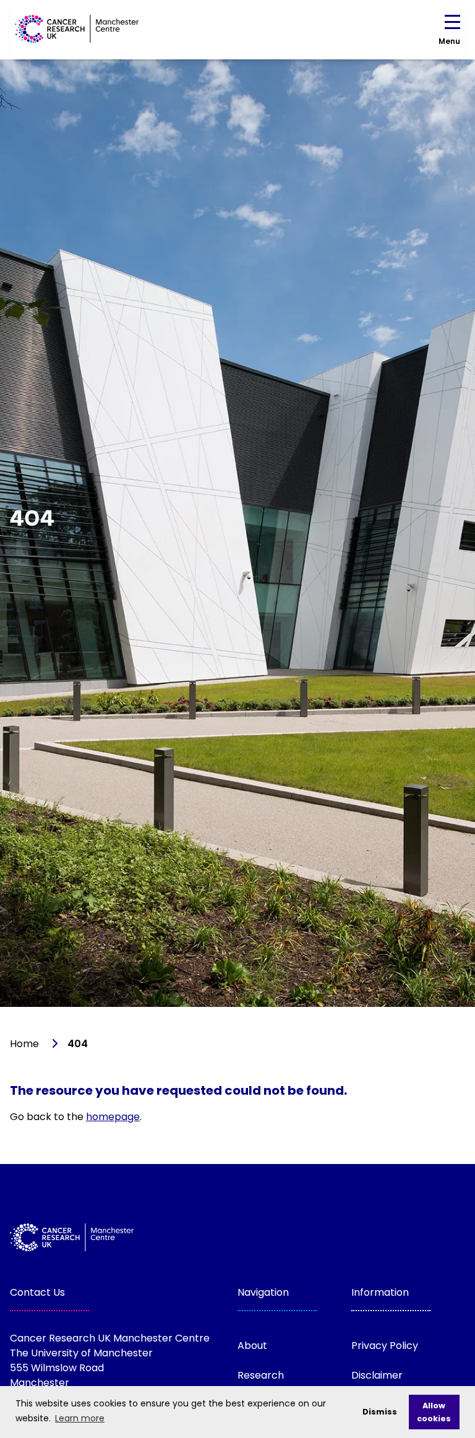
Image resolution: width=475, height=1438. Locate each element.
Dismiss (379, 1411)
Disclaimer (377, 1375)
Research (261, 1375)
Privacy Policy (384, 1345)
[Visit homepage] (77, 29)
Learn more (80, 1418)
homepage (113, 1117)
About (252, 1345)
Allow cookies (434, 1412)
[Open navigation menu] (452, 24)
